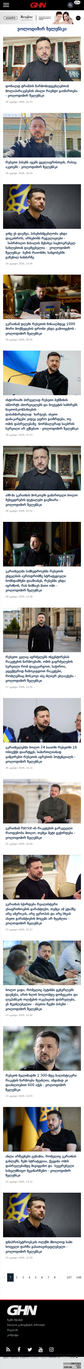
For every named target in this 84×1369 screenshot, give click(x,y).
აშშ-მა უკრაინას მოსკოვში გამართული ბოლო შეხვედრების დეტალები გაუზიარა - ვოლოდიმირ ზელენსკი (42, 500)
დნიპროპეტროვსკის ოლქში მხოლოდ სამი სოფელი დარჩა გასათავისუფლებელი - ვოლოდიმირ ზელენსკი (39, 1246)
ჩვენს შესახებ (15, 1319)
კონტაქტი (13, 1335)
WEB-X (65, 1357)
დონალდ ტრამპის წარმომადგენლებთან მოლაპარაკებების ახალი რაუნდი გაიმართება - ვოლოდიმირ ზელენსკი (41, 90)
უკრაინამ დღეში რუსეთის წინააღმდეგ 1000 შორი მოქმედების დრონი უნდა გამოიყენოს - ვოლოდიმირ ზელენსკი (41, 328)
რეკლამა (12, 1330)
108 (78, 1277)
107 (69, 1277)
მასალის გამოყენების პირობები (26, 1324)
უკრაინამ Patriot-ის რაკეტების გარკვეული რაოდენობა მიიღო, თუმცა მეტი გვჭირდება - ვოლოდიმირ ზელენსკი (40, 833)
